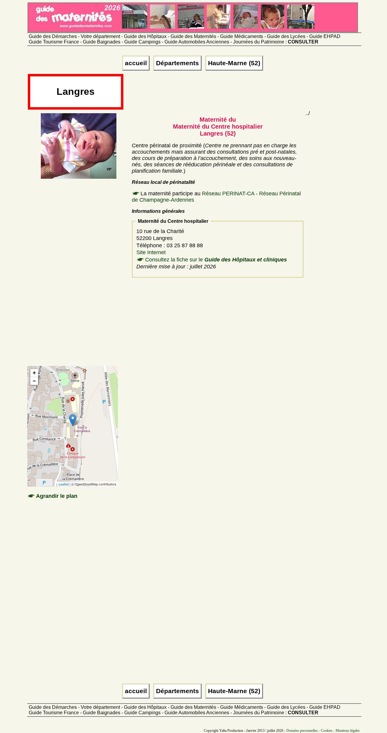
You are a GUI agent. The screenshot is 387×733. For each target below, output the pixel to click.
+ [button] (34, 373)
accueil (136, 63)
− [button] (34, 381)
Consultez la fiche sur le (216, 260)
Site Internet (151, 252)
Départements (177, 63)
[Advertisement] (234, 94)
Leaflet (64, 484)
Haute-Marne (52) (234, 63)
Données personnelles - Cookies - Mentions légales (323, 730)
